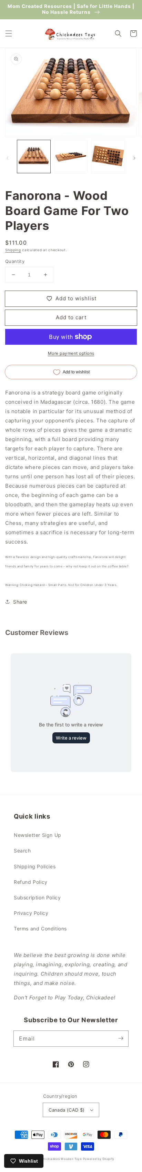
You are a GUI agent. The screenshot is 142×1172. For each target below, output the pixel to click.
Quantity (14, 261)
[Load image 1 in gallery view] (34, 157)
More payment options (71, 353)
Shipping (13, 250)
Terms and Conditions (40, 928)
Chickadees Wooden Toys (61, 1159)
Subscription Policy (37, 897)
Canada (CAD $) (67, 1110)
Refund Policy (31, 882)
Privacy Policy (31, 913)
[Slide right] (134, 158)
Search (22, 850)
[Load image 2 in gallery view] (71, 157)
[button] (8, 33)
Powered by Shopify (99, 1159)
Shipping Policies (34, 866)
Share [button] (20, 602)
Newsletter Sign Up (37, 835)
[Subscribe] (120, 1038)
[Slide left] (7, 158)
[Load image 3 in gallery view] (108, 157)
